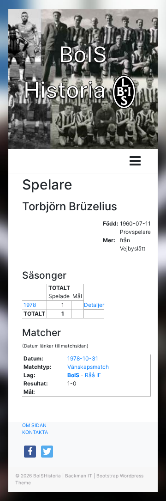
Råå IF (93, 375)
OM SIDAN (34, 425)
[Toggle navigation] (135, 161)
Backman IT (78, 475)
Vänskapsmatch (88, 366)
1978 (30, 304)
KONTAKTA (35, 432)
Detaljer (94, 304)
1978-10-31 (82, 358)
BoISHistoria (47, 475)
